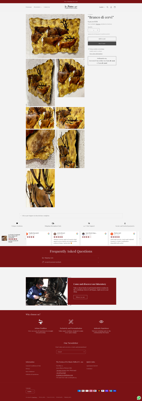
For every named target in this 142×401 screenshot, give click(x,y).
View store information (95, 53)
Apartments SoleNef (92, 365)
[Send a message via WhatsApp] (139, 398)
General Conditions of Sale (33, 365)
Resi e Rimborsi (30, 371)
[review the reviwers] (36, 234)
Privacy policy (42, 397)
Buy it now (102, 43)
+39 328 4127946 (61, 373)
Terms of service (51, 397)
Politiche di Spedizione (32, 374)
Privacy (28, 368)
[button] (38, 7)
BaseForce (34, 397)
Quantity (90, 27)
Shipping (98, 24)
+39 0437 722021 (61, 370)
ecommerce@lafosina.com (64, 375)
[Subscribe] (84, 352)
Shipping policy (67, 397)
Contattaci (89, 368)
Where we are (80, 297)
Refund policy (59, 397)
